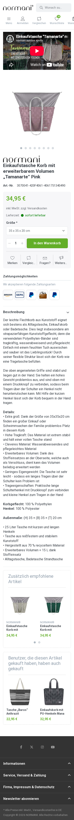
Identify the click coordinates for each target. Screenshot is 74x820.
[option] (37, 111)
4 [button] (35, 148)
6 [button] (44, 148)
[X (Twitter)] (31, 747)
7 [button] (48, 148)
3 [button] (30, 148)
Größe (10, 223)
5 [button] (39, 148)
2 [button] (26, 148)
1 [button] (21, 148)
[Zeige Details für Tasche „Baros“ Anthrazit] (20, 691)
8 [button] (53, 148)
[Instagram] (42, 747)
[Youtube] (53, 747)
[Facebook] (21, 747)
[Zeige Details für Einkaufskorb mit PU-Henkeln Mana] (53, 691)
